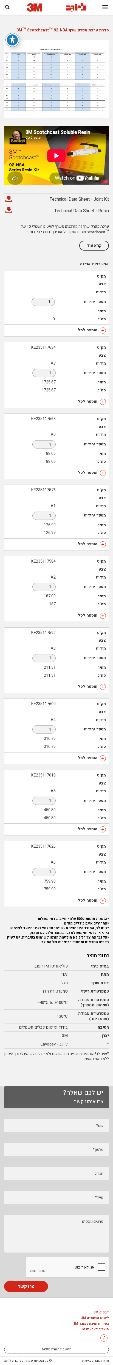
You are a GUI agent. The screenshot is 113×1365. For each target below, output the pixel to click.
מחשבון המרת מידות (57, 1349)
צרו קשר (26, 1286)
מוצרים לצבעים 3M (94, 1329)
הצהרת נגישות (92, 1360)
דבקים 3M (101, 1312)
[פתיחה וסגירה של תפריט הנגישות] (12, 40)
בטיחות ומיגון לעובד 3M (91, 1324)
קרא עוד (94, 246)
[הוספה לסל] (103, 330)
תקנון (105, 1360)
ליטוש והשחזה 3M (95, 1318)
